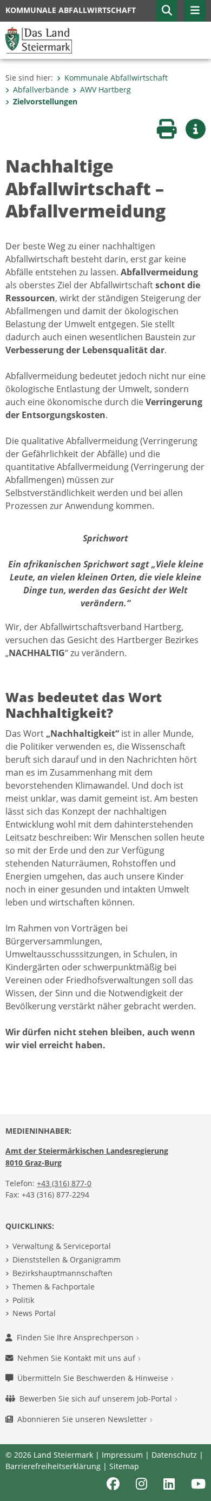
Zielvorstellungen (45, 101)
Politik (23, 1300)
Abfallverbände (41, 89)
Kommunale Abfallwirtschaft (116, 77)
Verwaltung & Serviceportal (61, 1246)
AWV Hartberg (105, 89)
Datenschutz (174, 1455)
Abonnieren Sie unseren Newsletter (83, 1419)
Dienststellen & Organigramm (66, 1259)
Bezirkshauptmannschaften (62, 1273)
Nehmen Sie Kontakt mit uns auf (77, 1358)
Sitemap (124, 1466)
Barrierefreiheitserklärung (53, 1466)
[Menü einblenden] (195, 11)
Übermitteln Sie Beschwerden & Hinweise (93, 1378)
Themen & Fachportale (53, 1286)
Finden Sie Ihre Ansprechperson (76, 1337)
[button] (166, 11)
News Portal (34, 1313)
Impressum (122, 1455)
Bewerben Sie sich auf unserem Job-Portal (96, 1398)
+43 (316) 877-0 (64, 1183)
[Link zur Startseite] (38, 39)
